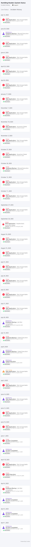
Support (16, 5)
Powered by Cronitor (25, 541)
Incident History (5, 5)
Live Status (5, 10)
